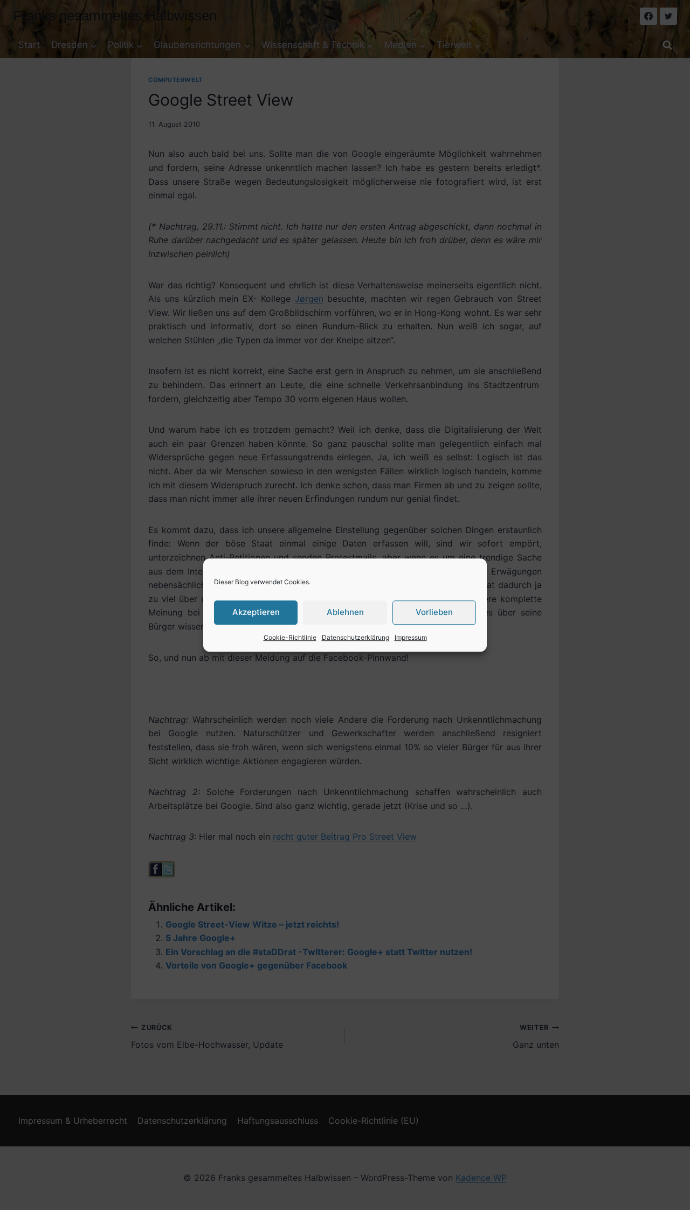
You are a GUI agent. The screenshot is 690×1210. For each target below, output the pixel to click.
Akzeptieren (256, 612)
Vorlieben (434, 612)
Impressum (411, 637)
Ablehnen (345, 612)
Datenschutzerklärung (355, 637)
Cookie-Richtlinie (290, 637)
